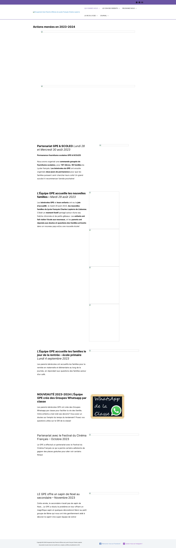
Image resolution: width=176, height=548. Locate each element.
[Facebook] (139, 2)
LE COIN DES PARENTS (110, 8)
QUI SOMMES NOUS (91, 8)
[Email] (142, 2)
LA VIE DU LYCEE (90, 15)
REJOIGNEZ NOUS (128, 8)
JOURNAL (103, 15)
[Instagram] (137, 2)
